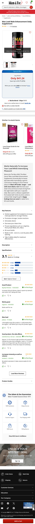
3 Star (12, 267)
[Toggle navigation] (3, 3)
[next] (32, 65)
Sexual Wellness (26, 16)
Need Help (25, 474)
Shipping (7, 480)
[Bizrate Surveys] (31, 508)
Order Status (9, 474)
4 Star (12, 265)
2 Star (12, 270)
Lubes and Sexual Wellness (14, 16)
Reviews (14, 26)
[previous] (3, 65)
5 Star (12, 262)
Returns (24, 480)
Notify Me (27, 103)
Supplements (7, 18)
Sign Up (17, 461)
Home (3, 16)
